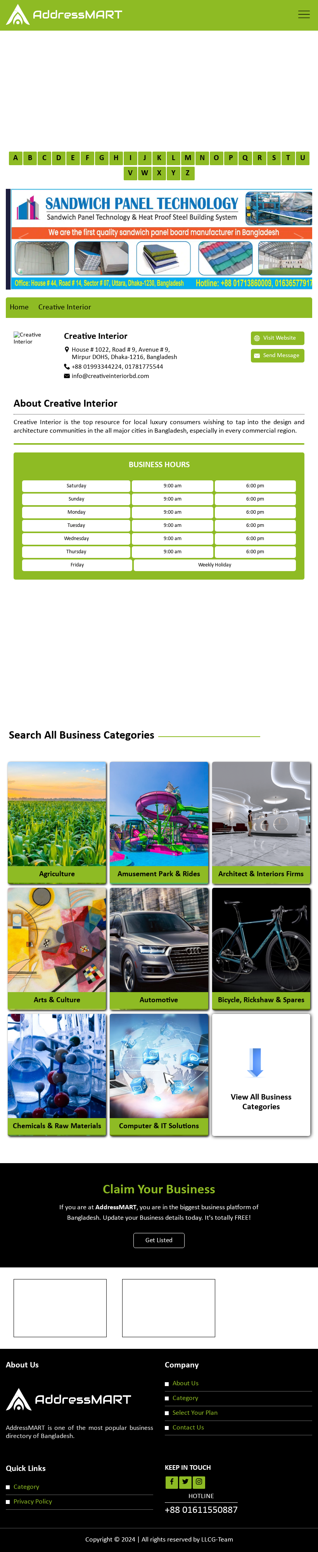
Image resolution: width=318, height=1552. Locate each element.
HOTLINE (201, 1504)
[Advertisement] (159, 89)
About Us (186, 1383)
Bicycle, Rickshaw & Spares (261, 1000)
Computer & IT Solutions (159, 1126)
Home (19, 307)
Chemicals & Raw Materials (57, 1126)
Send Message (280, 355)
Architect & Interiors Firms (261, 874)
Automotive (159, 1000)
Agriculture (57, 874)
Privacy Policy (33, 1501)
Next (297, 231)
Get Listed (159, 1240)
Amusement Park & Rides (159, 874)
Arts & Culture (57, 1000)
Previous (21, 231)
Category (185, 1398)
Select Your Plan (195, 1413)
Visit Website (279, 338)
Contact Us (188, 1427)
